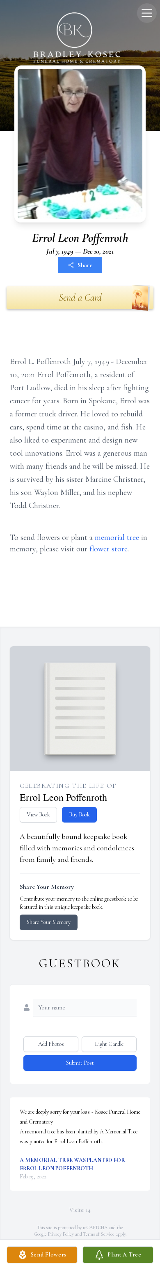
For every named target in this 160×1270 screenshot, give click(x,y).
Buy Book (79, 814)
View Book (38, 814)
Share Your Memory (49, 922)
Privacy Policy (61, 1234)
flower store (108, 549)
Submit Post (80, 1062)
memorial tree (117, 537)
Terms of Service (98, 1234)
